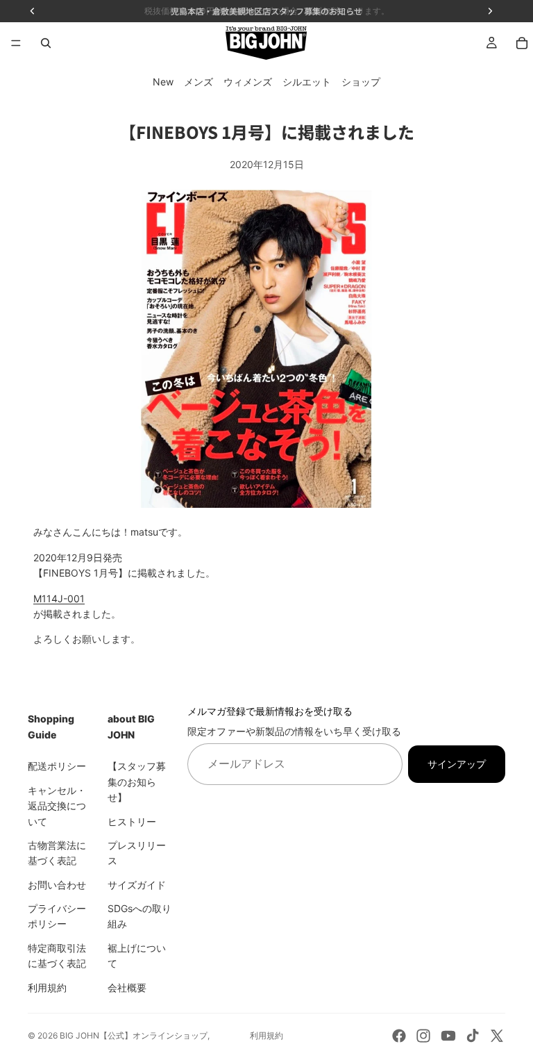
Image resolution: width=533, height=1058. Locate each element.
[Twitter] (497, 1035)
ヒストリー (132, 821)
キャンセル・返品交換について (57, 805)
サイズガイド (137, 884)
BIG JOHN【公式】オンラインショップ (134, 1035)
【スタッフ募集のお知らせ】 (137, 781)
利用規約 (47, 987)
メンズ (198, 82)
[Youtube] (448, 1035)
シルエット (306, 82)
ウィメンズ (247, 82)
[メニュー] (16, 43)
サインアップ (457, 763)
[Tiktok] (472, 1035)
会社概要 (127, 987)
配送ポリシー (57, 766)
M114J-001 (59, 598)
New (163, 82)
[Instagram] (423, 1035)
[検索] (46, 43)
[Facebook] (399, 1035)
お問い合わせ (57, 884)
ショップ (360, 82)
